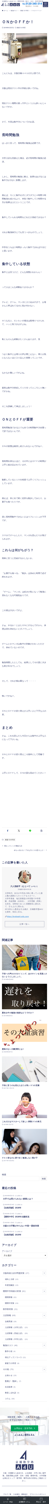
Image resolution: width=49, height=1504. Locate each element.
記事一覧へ (24, 924)
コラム (10, 1398)
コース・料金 (8, 1502)
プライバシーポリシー (38, 1494)
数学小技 (10, 1351)
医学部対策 (10, 1309)
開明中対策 (11, 1303)
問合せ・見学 (41, 1502)
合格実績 (10, 1321)
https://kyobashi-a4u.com (18, 916)
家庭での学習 (21, 27)
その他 (8, 1369)
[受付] (44, 1200)
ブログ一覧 (7, 1494)
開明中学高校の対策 (14, 1291)
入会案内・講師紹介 (20, 1494)
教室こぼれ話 (12, 1392)
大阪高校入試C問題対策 (16, 1273)
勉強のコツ (10, 1345)
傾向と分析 (11, 1279)
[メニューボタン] (45, 4)
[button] (7, 831)
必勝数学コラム (24, 1502)
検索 (4, 1174)
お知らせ (10, 1375)
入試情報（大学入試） (16, 1327)
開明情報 (10, 1297)
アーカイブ (7, 1251)
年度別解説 (11, 1285)
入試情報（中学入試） (16, 1339)
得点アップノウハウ (15, 1357)
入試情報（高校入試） (16, 1333)
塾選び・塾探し (13, 1381)
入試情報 (9, 1315)
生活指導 (10, 1386)
